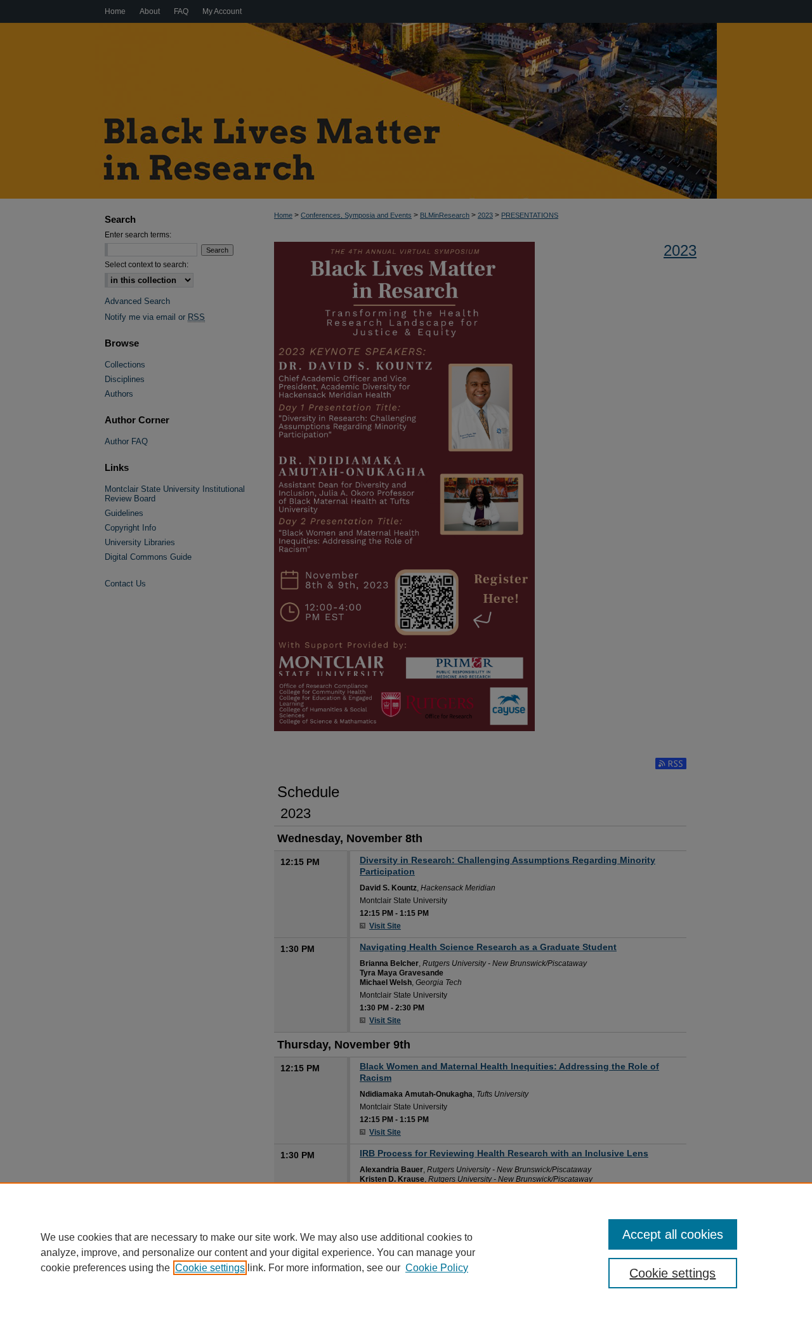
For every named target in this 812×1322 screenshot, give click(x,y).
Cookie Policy (436, 1267)
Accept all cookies (672, 1234)
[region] (406, 1252)
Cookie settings (210, 1267)
